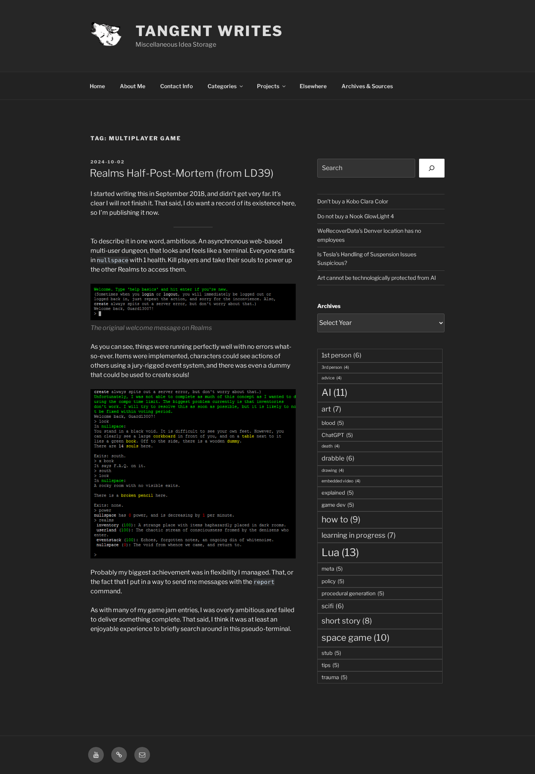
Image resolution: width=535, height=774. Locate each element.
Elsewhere (313, 86)
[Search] (432, 168)
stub (331, 653)
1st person (341, 355)
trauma (334, 677)
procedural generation (353, 593)
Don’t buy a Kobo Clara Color (352, 201)
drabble (338, 458)
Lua (340, 552)
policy (333, 581)
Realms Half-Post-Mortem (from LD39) (181, 173)
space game (356, 637)
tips (330, 665)
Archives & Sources (367, 86)
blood (333, 423)
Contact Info (176, 86)
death (331, 446)
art (331, 409)
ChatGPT (337, 435)
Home (97, 86)
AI (334, 392)
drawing (333, 470)
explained (338, 492)
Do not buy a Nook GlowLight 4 (355, 216)
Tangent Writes (209, 31)
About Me (132, 86)
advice (332, 378)
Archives (328, 306)
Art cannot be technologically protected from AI (376, 277)
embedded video (341, 481)
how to (341, 519)
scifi (333, 606)
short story (347, 620)
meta (332, 569)
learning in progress (359, 535)
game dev (338, 505)
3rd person (335, 367)
